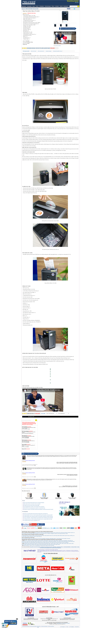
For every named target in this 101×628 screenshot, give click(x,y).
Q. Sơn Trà (33, 545)
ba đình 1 (26, 540)
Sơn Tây (63, 542)
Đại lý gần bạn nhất (31, 416)
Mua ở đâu (77, 626)
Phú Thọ (39, 533)
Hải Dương (62, 532)
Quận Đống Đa (66, 541)
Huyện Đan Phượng (40, 540)
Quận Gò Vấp (39, 544)
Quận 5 (68, 543)
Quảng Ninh (43, 533)
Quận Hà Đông (70, 541)
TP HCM (34, 536)
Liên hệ (61, 6)
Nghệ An (34, 533)
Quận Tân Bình (48, 544)
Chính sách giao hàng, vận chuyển (35, 626)
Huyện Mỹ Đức (65, 540)
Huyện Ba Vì (29, 540)
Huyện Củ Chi (37, 543)
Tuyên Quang (60, 533)
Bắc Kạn (39, 532)
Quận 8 (23, 544)
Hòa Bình (69, 532)
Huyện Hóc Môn (41, 543)
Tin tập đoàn (42, 6)
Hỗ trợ (53, 6)
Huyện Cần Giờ (32, 543)
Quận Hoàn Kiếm (33, 542)
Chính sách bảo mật (26, 626)
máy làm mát (54, 547)
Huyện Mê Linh (61, 540)
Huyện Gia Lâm (51, 540)
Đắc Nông (55, 535)
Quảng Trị (54, 538)
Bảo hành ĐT (66, 6)
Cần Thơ (52, 535)
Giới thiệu (57, 6)
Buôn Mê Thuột (49, 535)
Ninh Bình (36, 533)
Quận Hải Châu (43, 545)
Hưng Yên (71, 532)
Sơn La (46, 533)
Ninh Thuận (24, 536)
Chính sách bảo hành (44, 626)
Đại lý (34, 6)
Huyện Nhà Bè (46, 543)
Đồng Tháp (64, 535)
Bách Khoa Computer (27, 431)
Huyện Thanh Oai (34, 541)
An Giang (23, 535)
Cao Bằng (45, 532)
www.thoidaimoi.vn (59, 623)
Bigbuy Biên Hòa (26, 435)
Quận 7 (73, 543)
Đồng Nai (61, 535)
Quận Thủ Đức (58, 544)
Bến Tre (34, 535)
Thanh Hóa (68, 538)
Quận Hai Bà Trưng (27, 542)
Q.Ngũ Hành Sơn (38, 545)
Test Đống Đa (66, 542)
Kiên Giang (67, 535)
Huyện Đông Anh (45, 540)
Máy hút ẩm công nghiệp (66, 623)
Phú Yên (40, 538)
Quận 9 (25, 544)
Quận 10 (52, 543)
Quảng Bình (44, 538)
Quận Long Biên (43, 542)
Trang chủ (23, 8)
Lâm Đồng (71, 535)
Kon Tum (37, 538)
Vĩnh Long (40, 536)
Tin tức (37, 6)
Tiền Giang (31, 536)
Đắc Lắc (23, 538)
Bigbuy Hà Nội (26, 444)
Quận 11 (55, 543)
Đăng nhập (77, 2)
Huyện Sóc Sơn (24, 541)
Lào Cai (28, 533)
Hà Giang (51, 532)
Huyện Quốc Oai (70, 540)
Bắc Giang (36, 532)
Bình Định (26, 538)
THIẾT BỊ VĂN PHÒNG (29, 8)
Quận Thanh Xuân (58, 542)
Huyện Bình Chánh (27, 543)
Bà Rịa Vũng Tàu (27, 535)
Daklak (58, 535)
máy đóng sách (58, 547)
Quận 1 (50, 543)
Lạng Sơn (25, 533)
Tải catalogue (72, 626)
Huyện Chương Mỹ (34, 540)
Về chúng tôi (63, 626)
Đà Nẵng (29, 538)
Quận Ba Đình (51, 541)
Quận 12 (58, 543)
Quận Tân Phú (53, 544)
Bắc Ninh (42, 532)
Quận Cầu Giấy (61, 541)
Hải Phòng (65, 532)
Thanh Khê (52, 545)
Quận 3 (63, 543)
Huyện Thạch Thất (29, 541)
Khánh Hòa (34, 538)
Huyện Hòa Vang (26, 545)
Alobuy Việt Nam (26, 426)
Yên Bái (66, 533)
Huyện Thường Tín (45, 541)
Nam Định (30, 533)
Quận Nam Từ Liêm (49, 542)
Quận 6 (70, 543)
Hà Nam (54, 532)
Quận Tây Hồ (54, 542)
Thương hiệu (29, 6)
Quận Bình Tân (29, 544)
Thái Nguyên (52, 533)
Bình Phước (41, 535)
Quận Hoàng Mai (38, 542)
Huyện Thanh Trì (40, 541)
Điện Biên (48, 532)
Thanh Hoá (55, 533)
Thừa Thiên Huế (59, 538)
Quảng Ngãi (51, 538)
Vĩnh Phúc (63, 533)
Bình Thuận (44, 535)
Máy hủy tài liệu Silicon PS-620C (30, 460)
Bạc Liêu (31, 535)
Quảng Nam (47, 538)
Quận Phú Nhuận (43, 544)
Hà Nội (57, 532)
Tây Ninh (28, 536)
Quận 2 (60, 543)
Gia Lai (32, 538)
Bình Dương (37, 535)
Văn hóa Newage (47, 6)
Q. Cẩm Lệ (30, 545)
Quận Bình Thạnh (34, 544)
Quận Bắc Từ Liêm (56, 541)
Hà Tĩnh (59, 532)
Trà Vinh (37, 536)
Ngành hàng (24, 6)
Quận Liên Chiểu (48, 545)
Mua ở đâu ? (25, 416)
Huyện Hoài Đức (55, 540)
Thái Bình (48, 533)
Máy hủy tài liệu (35, 8)
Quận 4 (65, 543)
